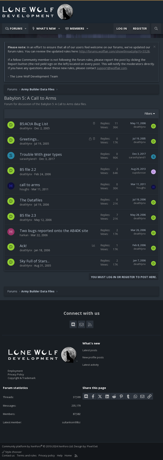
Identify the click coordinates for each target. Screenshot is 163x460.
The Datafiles (31, 200)
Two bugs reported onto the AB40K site (54, 230)
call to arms (30, 184)
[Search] (156, 28)
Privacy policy (47, 455)
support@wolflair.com (112, 68)
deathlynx (26, 128)
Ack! (23, 245)
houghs (24, 189)
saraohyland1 (28, 159)
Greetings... (29, 139)
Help (60, 455)
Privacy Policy (16, 374)
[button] (26, 28)
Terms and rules (27, 455)
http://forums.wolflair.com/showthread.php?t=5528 (114, 51)
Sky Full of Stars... (34, 261)
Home (68, 455)
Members (77, 28)
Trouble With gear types (41, 154)
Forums (16, 28)
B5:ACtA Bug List (34, 123)
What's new (46, 28)
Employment (15, 371)
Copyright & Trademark (22, 378)
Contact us (8, 455)
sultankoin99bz (71, 422)
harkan (24, 235)
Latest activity (90, 364)
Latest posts (89, 350)
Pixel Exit (92, 446)
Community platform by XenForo (37, 446)
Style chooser (13, 452)
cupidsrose (139, 172)
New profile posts (93, 357)
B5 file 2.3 (28, 215)
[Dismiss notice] (154, 47)
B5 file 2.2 (28, 169)
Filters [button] (148, 113)
